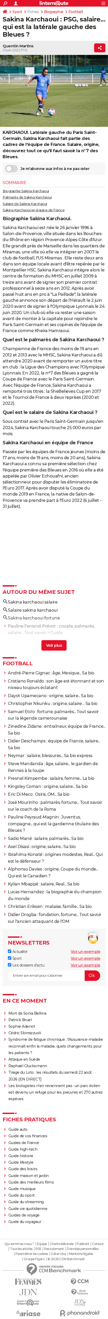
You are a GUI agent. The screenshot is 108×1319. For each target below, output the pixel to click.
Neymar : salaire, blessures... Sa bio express (50, 755)
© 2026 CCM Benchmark (66, 1259)
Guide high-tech (22, 1149)
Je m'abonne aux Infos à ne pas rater (54, 168)
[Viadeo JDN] (79, 1302)
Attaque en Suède (24, 1059)
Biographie (53, 11)
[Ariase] (28, 1313)
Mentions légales (81, 1254)
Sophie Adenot (21, 1026)
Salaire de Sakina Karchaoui (25, 204)
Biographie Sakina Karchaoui (26, 191)
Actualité (19, 951)
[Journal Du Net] (28, 1292)
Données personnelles (82, 1249)
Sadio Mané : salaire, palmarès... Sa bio (45, 838)
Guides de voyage (24, 1215)
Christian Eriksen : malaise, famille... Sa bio (49, 906)
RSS (38, 1249)
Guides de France (23, 1142)
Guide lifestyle (21, 1162)
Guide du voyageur (24, 1221)
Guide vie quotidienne (27, 1208)
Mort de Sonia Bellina (27, 1013)
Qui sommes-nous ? (19, 1244)
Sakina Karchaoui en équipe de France (33, 210)
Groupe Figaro (34, 1259)
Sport (17, 11)
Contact (98, 1244)
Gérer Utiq (58, 1254)
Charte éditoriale (62, 1244)
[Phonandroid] (79, 1313)
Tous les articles (21, 1249)
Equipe (42, 1244)
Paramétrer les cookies (31, 1254)
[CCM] (79, 1281)
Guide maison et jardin (28, 1175)
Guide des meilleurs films (31, 1182)
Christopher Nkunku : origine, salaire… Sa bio (53, 703)
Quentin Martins (18, 46)
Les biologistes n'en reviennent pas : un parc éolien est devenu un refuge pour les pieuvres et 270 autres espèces (55, 1092)
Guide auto (18, 1129)
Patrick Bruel (20, 1019)
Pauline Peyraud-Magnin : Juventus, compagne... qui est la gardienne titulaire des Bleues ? (53, 824)
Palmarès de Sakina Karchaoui (27, 197)
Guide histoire (20, 1155)
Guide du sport (21, 1195)
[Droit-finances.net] (79, 1292)
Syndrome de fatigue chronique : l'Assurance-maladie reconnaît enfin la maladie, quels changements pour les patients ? (55, 1046)
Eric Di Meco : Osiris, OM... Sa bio (38, 794)
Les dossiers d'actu (27, 965)
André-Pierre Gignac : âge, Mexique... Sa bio (51, 672)
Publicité (83, 1244)
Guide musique (22, 1188)
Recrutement (54, 1249)
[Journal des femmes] (28, 1281)
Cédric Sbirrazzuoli (24, 1033)
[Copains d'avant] (28, 1302)
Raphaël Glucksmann (27, 1066)
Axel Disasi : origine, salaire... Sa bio (41, 846)
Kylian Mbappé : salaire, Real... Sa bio (43, 884)
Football (75, 11)
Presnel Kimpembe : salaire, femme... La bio (51, 778)
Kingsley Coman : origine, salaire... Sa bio (48, 786)
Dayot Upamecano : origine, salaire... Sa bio (50, 695)
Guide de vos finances (27, 1136)
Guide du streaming (26, 1201)
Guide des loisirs (22, 1169)
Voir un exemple (85, 951)
